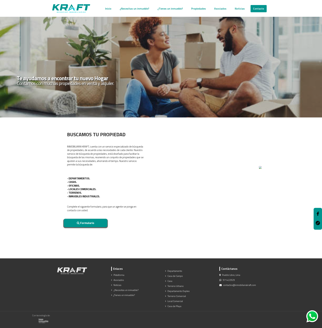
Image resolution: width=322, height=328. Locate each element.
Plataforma (118, 275)
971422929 (229, 280)
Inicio (108, 9)
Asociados (220, 9)
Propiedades (198, 9)
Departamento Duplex (178, 291)
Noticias (240, 9)
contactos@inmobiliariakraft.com (239, 285)
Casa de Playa (174, 306)
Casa (169, 281)
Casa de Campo (175, 276)
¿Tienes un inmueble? (170, 9)
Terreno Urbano (175, 286)
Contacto (258, 9)
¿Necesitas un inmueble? (134, 9)
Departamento (174, 271)
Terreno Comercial (176, 296)
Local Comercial (175, 301)
